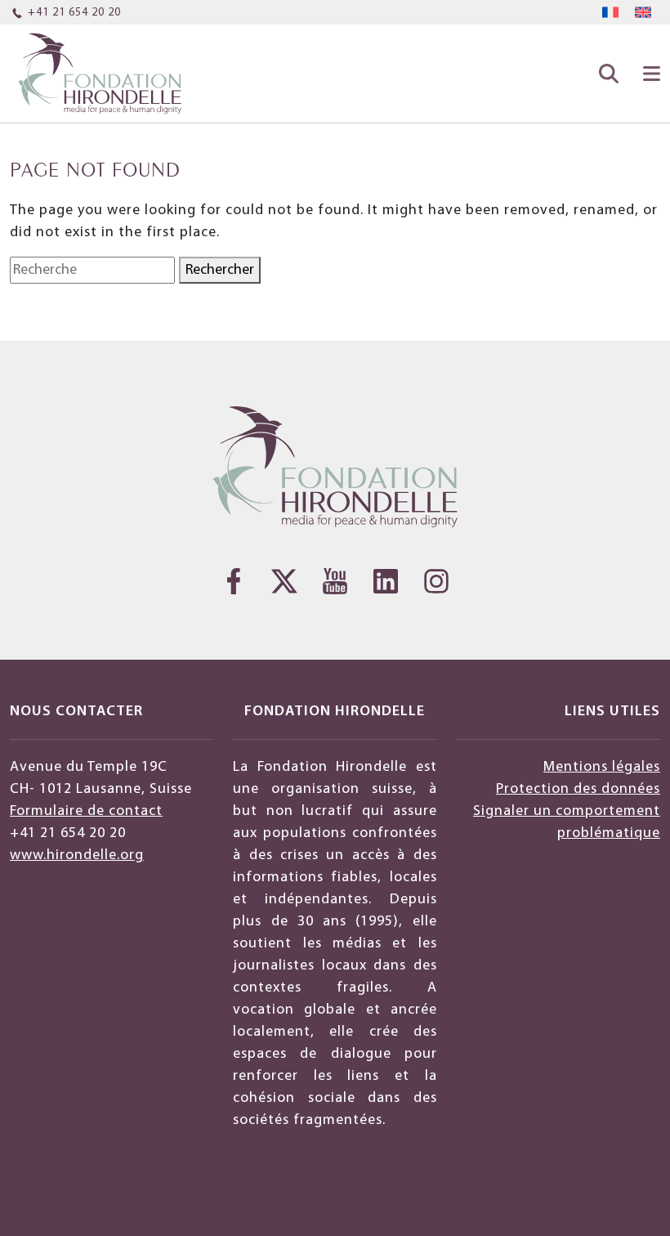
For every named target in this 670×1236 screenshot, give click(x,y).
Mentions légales (601, 767)
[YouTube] (335, 581)
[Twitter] (284, 581)
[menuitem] (610, 12)
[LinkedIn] (386, 581)
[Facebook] (234, 581)
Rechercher (219, 270)
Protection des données (578, 789)
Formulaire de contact (86, 811)
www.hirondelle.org (77, 855)
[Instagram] (436, 581)
